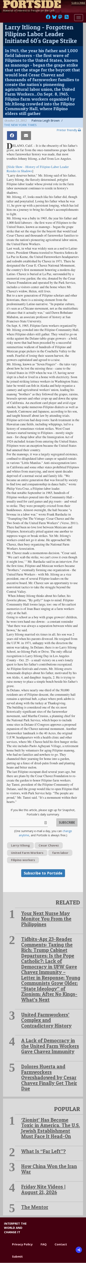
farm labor (60, 853)
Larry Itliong (20, 845)
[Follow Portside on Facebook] (48, 18)
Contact (61, 1244)
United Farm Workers (27, 853)
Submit (17, 1256)
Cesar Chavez (49, 845)
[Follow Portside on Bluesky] (54, 18)
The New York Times (20, 125)
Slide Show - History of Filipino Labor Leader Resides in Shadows (38, 169)
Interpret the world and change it (15, 1227)
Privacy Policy (22, 1244)
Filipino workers (23, 860)
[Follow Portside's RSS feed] (66, 18)
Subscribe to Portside (43, 873)
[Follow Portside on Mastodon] (60, 18)
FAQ (44, 1244)
